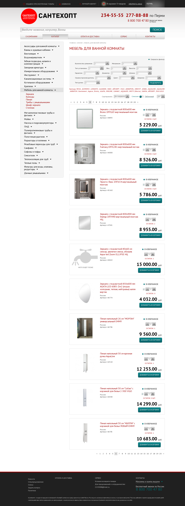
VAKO (109, 89)
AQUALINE (152, 89)
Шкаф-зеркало (33, 105)
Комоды (30, 96)
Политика (32, 490)
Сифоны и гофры (32, 151)
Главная (72, 43)
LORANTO (94, 89)
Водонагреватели (33, 57)
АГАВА (144, 89)
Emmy (96, 91)
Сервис (123, 36)
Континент (82, 91)
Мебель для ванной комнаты (95, 43)
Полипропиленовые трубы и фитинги (38, 131)
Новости (31, 479)
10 (103, 102)
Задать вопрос (34, 488)
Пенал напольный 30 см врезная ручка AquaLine (116, 355)
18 (128, 102)
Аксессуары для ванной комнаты (40, 46)
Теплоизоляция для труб (36, 159)
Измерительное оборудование (40, 71)
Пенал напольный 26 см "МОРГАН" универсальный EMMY (117, 320)
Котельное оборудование (37, 82)
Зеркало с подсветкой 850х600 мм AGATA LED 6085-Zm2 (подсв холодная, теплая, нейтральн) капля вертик (117, 287)
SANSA (144, 91)
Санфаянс (29, 147)
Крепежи (29, 86)
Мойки (27, 119)
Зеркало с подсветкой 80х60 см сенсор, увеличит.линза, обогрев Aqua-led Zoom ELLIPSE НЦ (116, 251)
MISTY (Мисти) (135, 91)
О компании (31, 36)
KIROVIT (138, 89)
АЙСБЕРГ (116, 89)
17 (125, 102)
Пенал (29, 99)
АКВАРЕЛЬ (130, 89)
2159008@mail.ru (102, 487)
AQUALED (124, 91)
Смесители (29, 155)
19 (131, 102)
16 (122, 102)
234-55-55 (112, 15)
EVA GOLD (160, 91)
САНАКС (116, 91)
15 (119, 102)
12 (109, 102)
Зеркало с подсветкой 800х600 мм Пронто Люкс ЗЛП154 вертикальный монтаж (118, 182)
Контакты (150, 36)
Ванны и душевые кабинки (37, 49)
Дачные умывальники (35, 173)
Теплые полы (31, 162)
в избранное (152, 109)
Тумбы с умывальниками (38, 102)
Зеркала (30, 94)
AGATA (102, 91)
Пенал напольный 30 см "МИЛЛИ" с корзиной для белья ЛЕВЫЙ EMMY (117, 424)
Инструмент (30, 75)
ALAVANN (102, 89)
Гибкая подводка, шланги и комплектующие (37, 62)
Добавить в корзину (150, 130)
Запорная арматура (34, 67)
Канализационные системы (38, 78)
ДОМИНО (86, 89)
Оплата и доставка (90, 36)
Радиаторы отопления (35, 140)
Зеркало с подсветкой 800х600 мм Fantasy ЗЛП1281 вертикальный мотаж (119, 145)
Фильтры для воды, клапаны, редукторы (38, 168)
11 (106, 102)
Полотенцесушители (34, 136)
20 (135, 102)
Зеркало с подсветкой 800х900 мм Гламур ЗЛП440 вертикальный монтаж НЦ (119, 216)
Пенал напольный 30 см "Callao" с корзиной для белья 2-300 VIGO (116, 390)
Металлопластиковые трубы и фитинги (39, 114)
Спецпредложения (35, 482)
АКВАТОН (73, 91)
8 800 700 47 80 (138, 20)
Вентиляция (30, 53)
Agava (90, 91)
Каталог (55, 36)
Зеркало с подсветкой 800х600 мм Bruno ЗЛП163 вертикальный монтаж (118, 110)
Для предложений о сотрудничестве (110, 484)
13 (112, 102)
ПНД (27, 126)
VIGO (122, 89)
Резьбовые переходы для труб (40, 144)
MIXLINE (109, 91)
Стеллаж (30, 107)
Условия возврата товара (105, 481)
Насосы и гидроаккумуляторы (39, 122)
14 (115, 102)
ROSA (79, 89)
